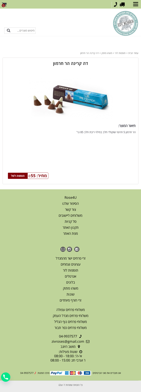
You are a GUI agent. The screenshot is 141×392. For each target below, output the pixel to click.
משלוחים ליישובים (70, 215)
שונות (70, 294)
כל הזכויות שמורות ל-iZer (70, 385)
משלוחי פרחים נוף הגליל (70, 321)
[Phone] (5, 377)
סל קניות (71, 221)
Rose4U (70, 197)
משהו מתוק (106, 53)
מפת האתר (70, 233)
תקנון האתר (71, 227)
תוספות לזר (120, 53)
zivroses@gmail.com (68, 341)
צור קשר (70, 209)
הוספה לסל (18, 176)
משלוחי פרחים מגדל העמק (70, 315)
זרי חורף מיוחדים (70, 300)
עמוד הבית (133, 53)
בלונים (70, 282)
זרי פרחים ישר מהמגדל (70, 258)
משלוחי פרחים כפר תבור (71, 327)
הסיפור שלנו (70, 203)
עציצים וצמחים (70, 264)
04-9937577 (68, 336)
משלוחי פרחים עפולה (70, 309)
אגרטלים (70, 276)
